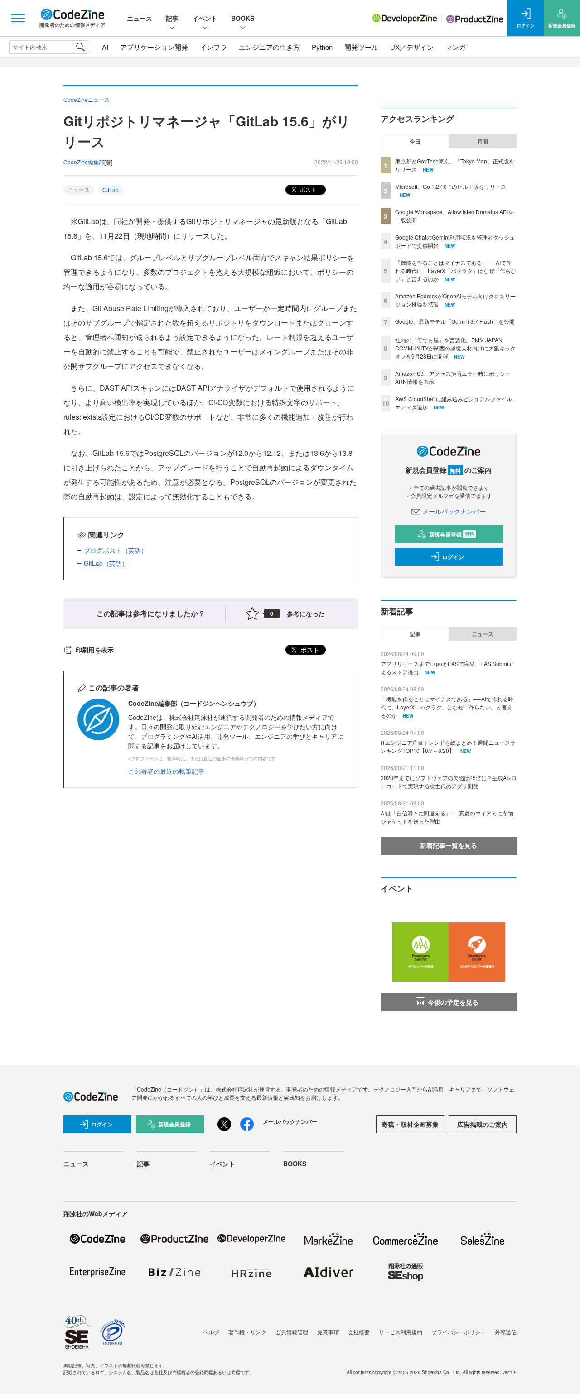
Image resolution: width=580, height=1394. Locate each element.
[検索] (80, 47)
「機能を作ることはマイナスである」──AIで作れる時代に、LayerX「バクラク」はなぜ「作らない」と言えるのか (455, 271)
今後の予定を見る (453, 1001)
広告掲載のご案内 (482, 1124)
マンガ (455, 47)
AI (105, 47)
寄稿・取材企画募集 (410, 1124)
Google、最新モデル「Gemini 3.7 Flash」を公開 (455, 321)
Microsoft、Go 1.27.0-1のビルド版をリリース (450, 186)
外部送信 (506, 1332)
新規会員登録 (451, 534)
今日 (415, 141)
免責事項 (328, 1332)
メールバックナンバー (454, 511)
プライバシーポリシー (458, 1332)
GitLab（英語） (106, 563)
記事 (172, 18)
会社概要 (359, 1332)
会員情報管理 (292, 1332)
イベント (205, 18)
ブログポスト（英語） (115, 550)
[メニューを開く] (18, 18)
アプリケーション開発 (154, 47)
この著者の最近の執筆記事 (166, 771)
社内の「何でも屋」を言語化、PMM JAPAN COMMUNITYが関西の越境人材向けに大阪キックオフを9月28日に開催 (455, 348)
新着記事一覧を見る (448, 845)
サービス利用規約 (400, 1332)
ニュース (139, 18)
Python (322, 47)
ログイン (453, 557)
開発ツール (361, 47)
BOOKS (242, 18)
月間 (482, 141)
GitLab (110, 189)
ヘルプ (211, 1332)
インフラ (213, 47)
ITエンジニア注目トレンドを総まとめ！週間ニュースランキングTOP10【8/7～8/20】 (448, 746)
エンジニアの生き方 (269, 47)
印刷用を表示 (95, 649)
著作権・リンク (247, 1332)
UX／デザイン (412, 47)
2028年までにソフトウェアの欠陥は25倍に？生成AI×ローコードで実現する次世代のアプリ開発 (449, 782)
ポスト (307, 189)
